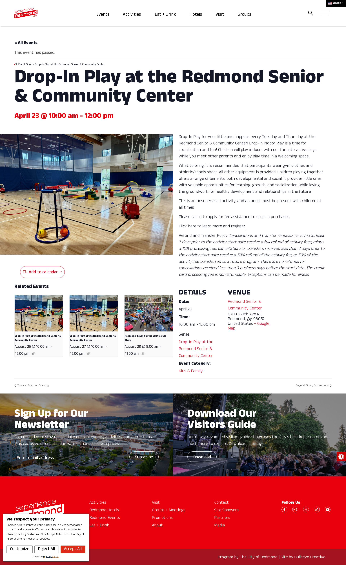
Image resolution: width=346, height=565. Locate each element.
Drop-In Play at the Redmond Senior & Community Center (196, 349)
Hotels (196, 15)
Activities (132, 15)
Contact (221, 503)
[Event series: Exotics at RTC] (143, 354)
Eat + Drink (166, 15)
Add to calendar (43, 272)
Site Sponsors (226, 510)
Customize (19, 549)
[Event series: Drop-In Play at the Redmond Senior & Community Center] (33, 354)
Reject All (46, 549)
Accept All (73, 549)
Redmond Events (104, 518)
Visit (220, 15)
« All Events (25, 43)
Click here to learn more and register (212, 226)
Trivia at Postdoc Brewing (32, 386)
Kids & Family (191, 371)
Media (219, 525)
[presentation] (39, 313)
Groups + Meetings (168, 510)
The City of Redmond (259, 557)
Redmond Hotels (104, 510)
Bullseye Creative (309, 557)
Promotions (162, 518)
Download (202, 457)
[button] (341, 456)
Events (103, 15)
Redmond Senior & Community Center (245, 305)
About (157, 525)
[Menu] (324, 13)
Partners (222, 518)
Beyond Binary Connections (312, 386)
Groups (245, 15)
